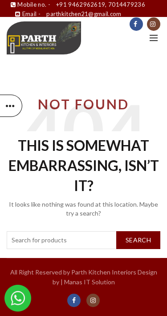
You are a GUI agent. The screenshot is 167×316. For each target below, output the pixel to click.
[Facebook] (136, 24)
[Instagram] (153, 24)
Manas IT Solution (89, 282)
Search (138, 240)
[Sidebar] (11, 106)
